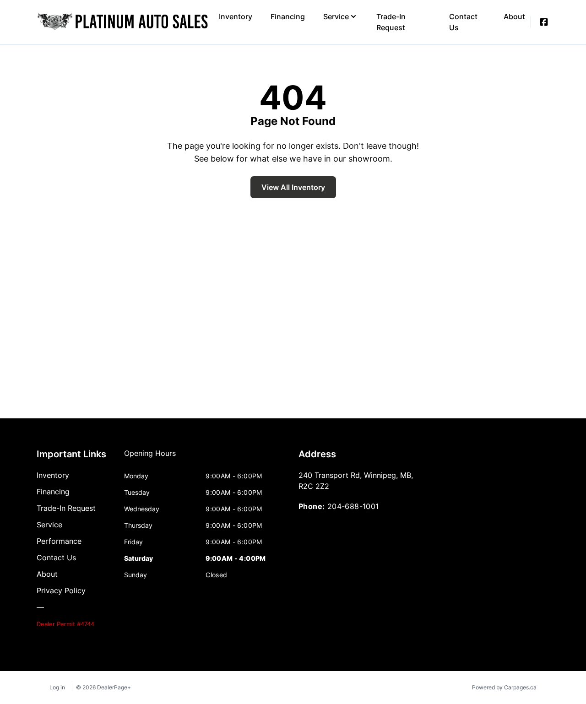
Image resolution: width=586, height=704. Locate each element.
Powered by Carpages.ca (504, 687)
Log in (57, 687)
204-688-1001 (353, 506)
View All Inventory (293, 187)
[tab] (150, 458)
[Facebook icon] (543, 21)
